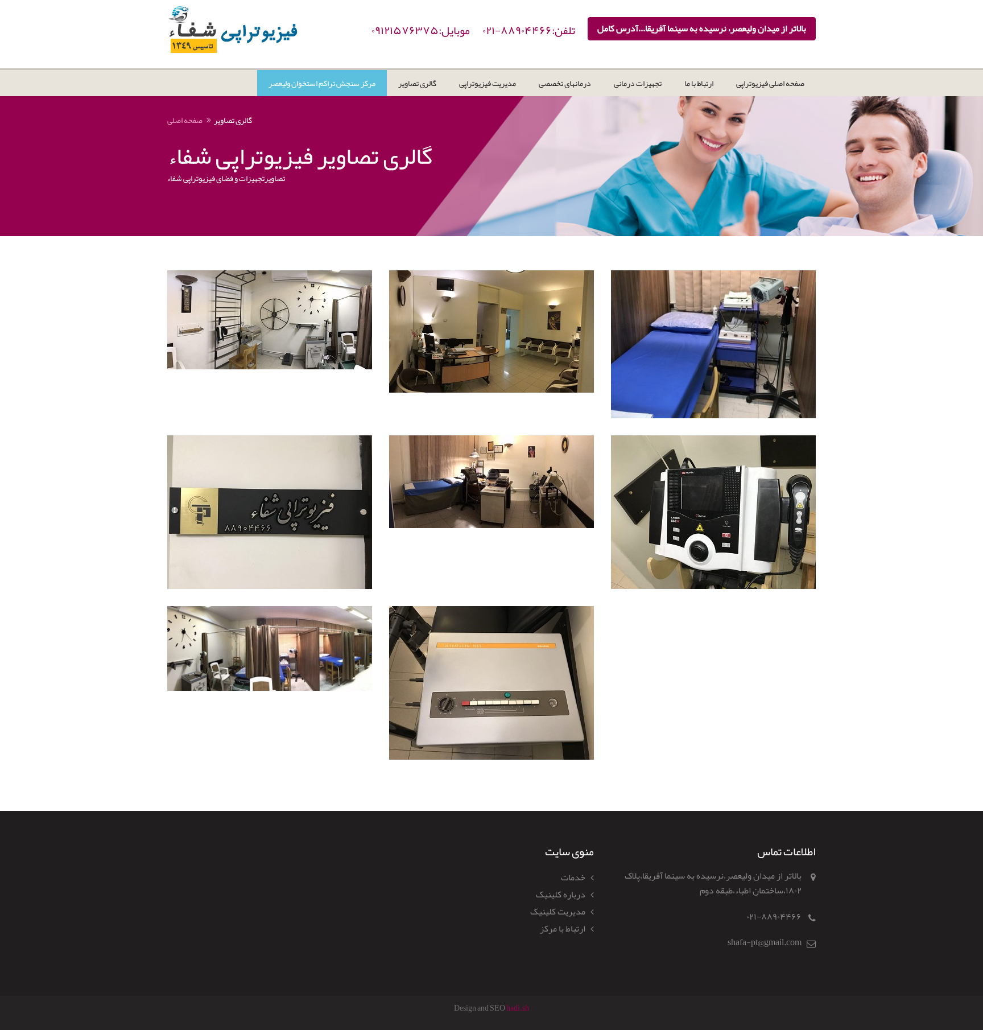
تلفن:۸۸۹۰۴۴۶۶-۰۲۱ (528, 30)
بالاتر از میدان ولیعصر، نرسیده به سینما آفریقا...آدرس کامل (701, 28)
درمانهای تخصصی (565, 83)
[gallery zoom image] (269, 319)
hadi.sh (517, 1008)
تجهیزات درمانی (638, 83)
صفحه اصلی (185, 120)
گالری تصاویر (417, 83)
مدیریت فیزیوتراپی (487, 83)
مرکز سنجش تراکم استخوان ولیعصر (322, 83)
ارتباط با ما (698, 83)
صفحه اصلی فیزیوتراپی (770, 83)
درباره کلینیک (560, 894)
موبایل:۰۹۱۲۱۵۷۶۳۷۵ (420, 30)
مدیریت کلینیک (557, 912)
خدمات (573, 877)
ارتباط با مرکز (562, 929)
